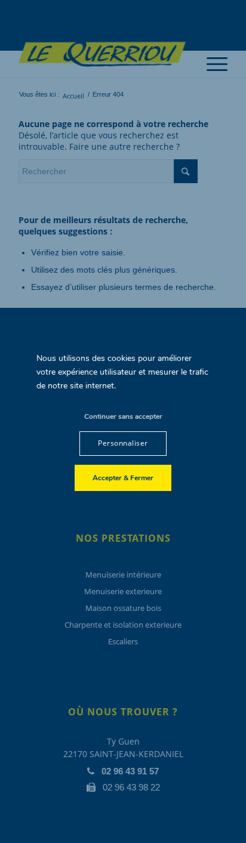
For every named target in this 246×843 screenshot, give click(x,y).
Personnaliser (122, 443)
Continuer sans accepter (123, 416)
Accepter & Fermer (123, 478)
